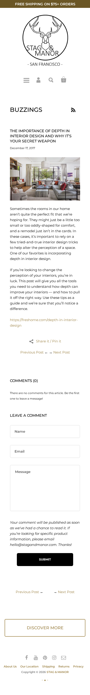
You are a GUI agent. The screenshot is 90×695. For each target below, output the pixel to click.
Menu (26, 79)
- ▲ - (45, 680)
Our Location (29, 666)
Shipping (48, 666)
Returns (63, 666)
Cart (64, 79)
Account (39, 79)
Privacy (78, 666)
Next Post (61, 352)
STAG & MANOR (58, 672)
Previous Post (32, 352)
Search (51, 79)
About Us (10, 666)
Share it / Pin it (48, 341)
